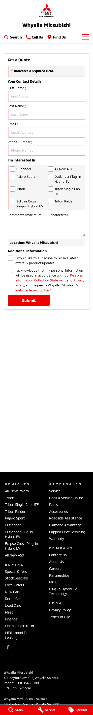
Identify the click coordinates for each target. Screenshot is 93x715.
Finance (11, 619)
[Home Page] (46, 10)
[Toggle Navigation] (85, 37)
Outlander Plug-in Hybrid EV (19, 534)
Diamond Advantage (65, 525)
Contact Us (58, 555)
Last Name (17, 106)
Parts (53, 504)
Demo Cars (13, 598)
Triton (9, 498)
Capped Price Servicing (67, 532)
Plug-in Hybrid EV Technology (63, 591)
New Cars (12, 592)
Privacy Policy (60, 610)
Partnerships (59, 575)
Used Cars (13, 605)
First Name (17, 88)
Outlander (13, 525)
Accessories (58, 511)
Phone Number (20, 142)
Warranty (56, 538)
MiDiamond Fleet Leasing (18, 635)
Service (55, 491)
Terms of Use (59, 617)
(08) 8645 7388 (27, 683)
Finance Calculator (19, 626)
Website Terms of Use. (32, 290)
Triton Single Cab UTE (22, 504)
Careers (55, 568)
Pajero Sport (15, 518)
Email (13, 124)
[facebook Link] (8, 647)
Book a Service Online (66, 498)
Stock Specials (16, 578)
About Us (56, 561)
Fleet (9, 612)
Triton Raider (15, 511)
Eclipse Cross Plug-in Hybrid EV (21, 546)
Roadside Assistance (65, 518)
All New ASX (14, 555)
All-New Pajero (17, 491)
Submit (29, 300)
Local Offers (14, 585)
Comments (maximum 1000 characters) (38, 215)
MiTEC (54, 582)
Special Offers (16, 571)
